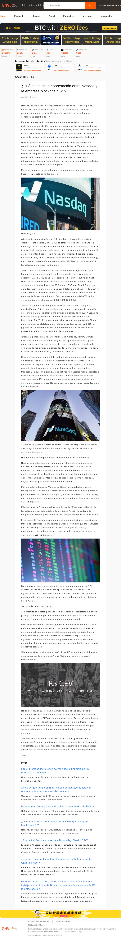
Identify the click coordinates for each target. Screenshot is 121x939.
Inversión (87, 16)
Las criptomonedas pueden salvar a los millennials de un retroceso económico (55, 771)
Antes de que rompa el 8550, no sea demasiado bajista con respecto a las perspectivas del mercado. (56, 789)
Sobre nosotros (62, 922)
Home (3, 16)
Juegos (36, 16)
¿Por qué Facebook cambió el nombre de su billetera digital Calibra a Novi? (56, 861)
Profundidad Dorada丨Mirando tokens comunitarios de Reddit (57, 806)
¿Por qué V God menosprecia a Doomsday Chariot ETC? (55, 840)
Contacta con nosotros (38, 922)
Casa (18, 77)
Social (52, 16)
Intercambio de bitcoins (52, 935)
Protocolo (19, 16)
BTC (25, 77)
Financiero (68, 16)
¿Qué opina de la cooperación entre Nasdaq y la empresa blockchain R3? (55, 823)
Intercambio (106, 16)
